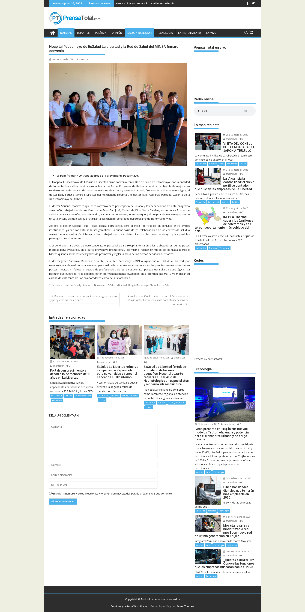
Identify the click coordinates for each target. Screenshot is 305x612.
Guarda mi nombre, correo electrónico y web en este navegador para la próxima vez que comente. (112, 493)
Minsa (153, 285)
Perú (221, 163)
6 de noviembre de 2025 (238, 516)
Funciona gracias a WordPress (129, 606)
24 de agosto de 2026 (237, 169)
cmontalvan (58, 365)
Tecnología (165, 32)
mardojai (83, 59)
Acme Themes (185, 606)
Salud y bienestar (139, 32)
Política (100, 32)
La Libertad (57, 285)
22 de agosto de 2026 (237, 208)
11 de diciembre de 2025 (65, 361)
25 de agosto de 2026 (237, 134)
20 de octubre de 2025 (157, 357)
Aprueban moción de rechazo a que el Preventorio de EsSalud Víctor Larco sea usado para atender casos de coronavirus (157, 300)
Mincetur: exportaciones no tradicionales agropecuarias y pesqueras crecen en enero (83, 298)
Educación (200, 202)
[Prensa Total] (52, 32)
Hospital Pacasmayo (138, 285)
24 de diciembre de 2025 (238, 478)
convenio (101, 285)
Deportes (83, 32)
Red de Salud (163, 285)
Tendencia (57, 400)
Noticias (66, 32)
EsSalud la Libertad (117, 285)
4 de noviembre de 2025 (111, 357)
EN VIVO (211, 32)
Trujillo (102, 400)
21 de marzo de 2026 (208, 424)
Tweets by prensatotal (208, 359)
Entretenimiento (189, 32)
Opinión (117, 32)
